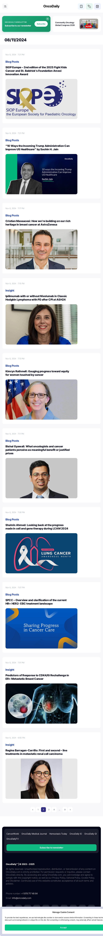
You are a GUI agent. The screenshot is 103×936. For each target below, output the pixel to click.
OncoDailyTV (12, 838)
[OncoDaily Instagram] (36, 908)
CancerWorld (12, 833)
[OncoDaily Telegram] (64, 908)
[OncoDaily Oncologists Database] (89, 6)
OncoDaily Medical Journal (34, 833)
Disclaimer (76, 918)
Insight (9, 290)
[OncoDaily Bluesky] (73, 908)
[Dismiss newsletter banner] (47, 19)
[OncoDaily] (51, 6)
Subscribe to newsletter (51, 847)
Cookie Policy (63, 918)
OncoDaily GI (90, 833)
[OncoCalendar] (97, 6)
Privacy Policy (35, 918)
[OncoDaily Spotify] (55, 908)
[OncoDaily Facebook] (27, 908)
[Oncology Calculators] (81, 6)
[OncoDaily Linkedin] (9, 908)
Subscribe (41, 24)
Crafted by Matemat (51, 925)
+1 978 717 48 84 (29, 893)
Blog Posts (12, 61)
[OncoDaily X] (18, 908)
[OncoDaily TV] (45, 908)
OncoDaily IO (76, 833)
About (24, 918)
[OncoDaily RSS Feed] (91, 908)
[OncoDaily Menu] (5, 6)
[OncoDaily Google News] (82, 908)
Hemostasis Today (58, 833)
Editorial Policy (49, 918)
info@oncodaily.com (21, 898)
